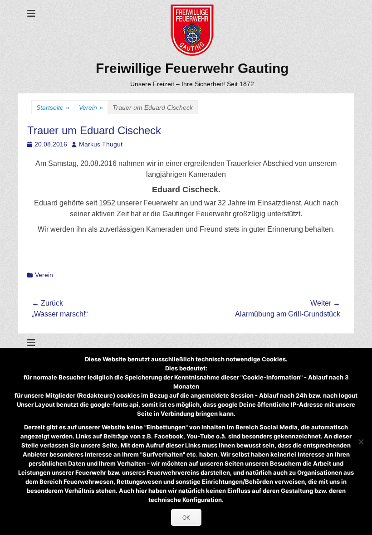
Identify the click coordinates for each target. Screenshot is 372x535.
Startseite (52, 107)
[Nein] (360, 441)
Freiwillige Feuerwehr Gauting (192, 68)
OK (186, 518)
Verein (91, 107)
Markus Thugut (100, 144)
